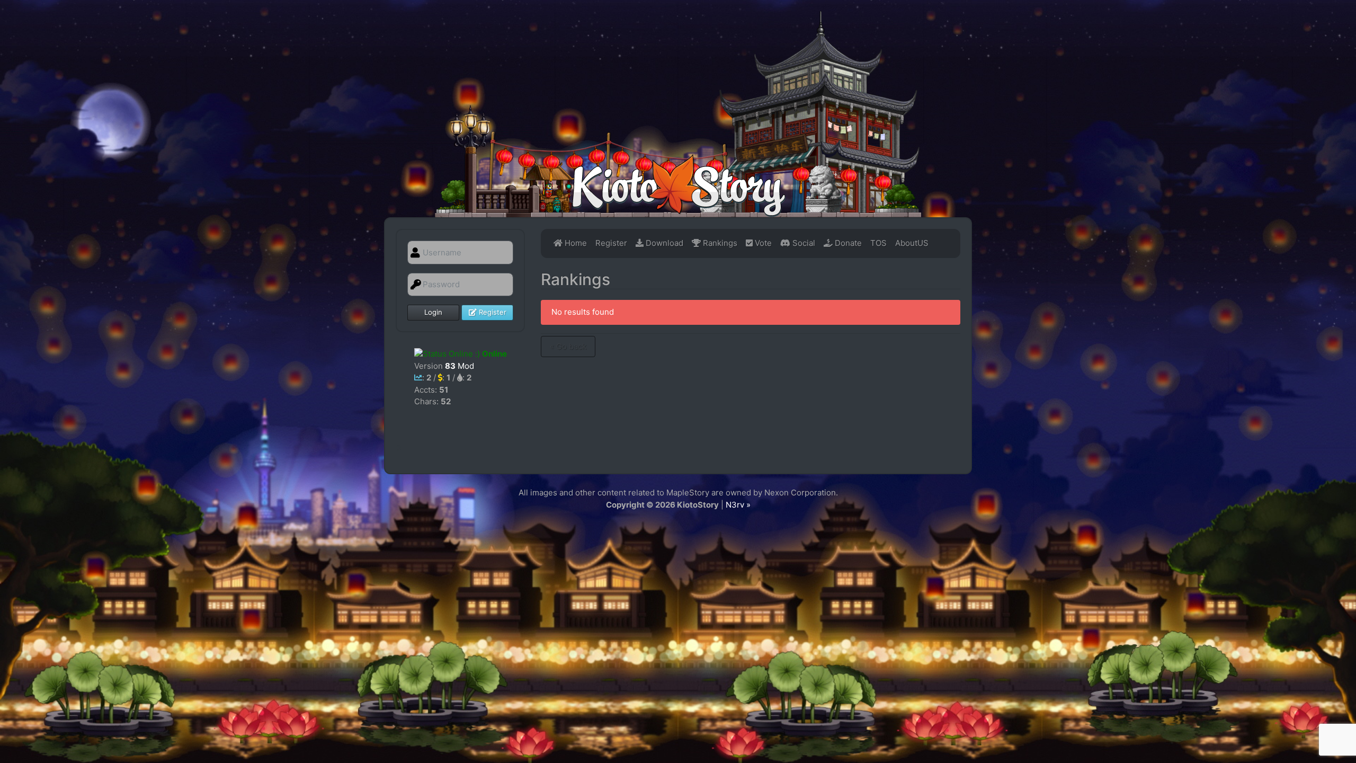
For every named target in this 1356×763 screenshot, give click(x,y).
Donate (847, 243)
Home (575, 243)
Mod (459, 366)
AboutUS (912, 243)
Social (802, 243)
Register (491, 312)
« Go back (568, 346)
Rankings (719, 243)
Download (663, 243)
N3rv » (738, 505)
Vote (762, 243)
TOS (878, 243)
